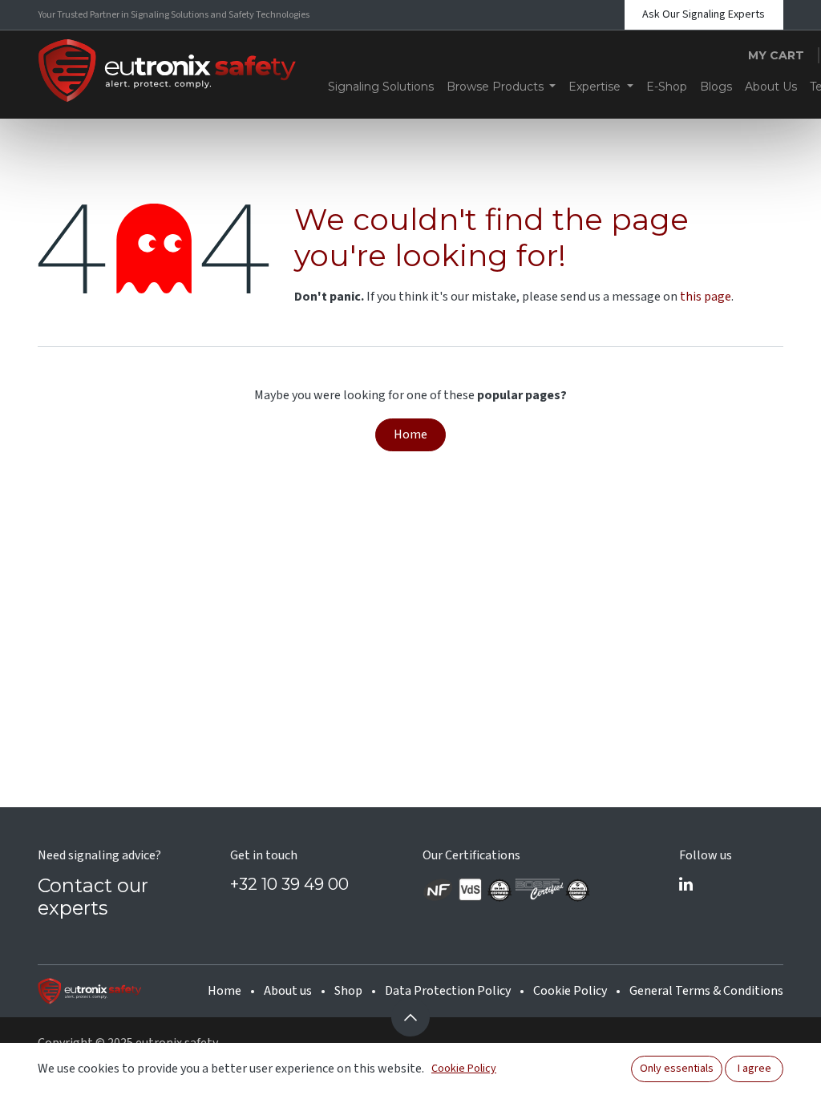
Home (410, 434)
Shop (348, 991)
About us (288, 991)
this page (705, 296)
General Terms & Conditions (706, 991)
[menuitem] (381, 86)
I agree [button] (754, 1069)
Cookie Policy (570, 991)
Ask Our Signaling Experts (703, 14)
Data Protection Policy (448, 991)
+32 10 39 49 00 (289, 884)
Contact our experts (93, 896)
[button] (410, 1017)
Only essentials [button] (677, 1069)
